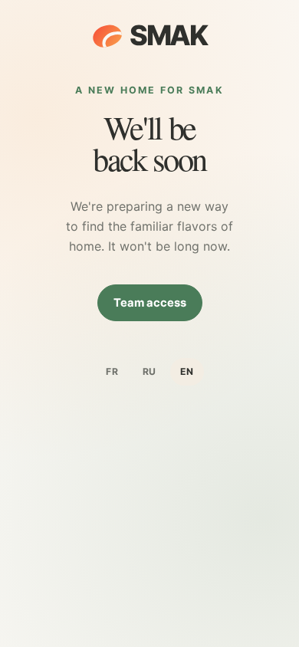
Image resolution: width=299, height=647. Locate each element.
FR (112, 371)
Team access (149, 303)
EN (187, 371)
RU (150, 371)
